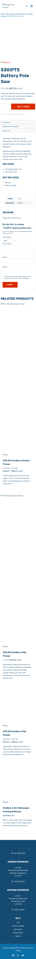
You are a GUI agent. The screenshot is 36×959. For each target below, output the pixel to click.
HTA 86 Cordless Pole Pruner (14, 654)
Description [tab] (6, 122)
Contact (18, 936)
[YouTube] (22, 955)
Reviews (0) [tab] (6, 131)
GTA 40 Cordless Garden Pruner (16, 462)
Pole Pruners (21, 114)
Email (5, 267)
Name (5, 257)
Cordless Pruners (12, 114)
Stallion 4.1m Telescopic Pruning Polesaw (16, 810)
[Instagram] (18, 955)
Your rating (7, 237)
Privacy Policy (18, 933)
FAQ (18, 922)
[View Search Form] (26, 6)
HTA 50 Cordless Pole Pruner (14, 733)
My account (18, 929)
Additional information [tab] (10, 126)
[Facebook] (13, 955)
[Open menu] (31, 6)
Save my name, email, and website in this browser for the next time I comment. (18, 277)
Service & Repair (18, 926)
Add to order (23, 107)
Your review (7, 244)
